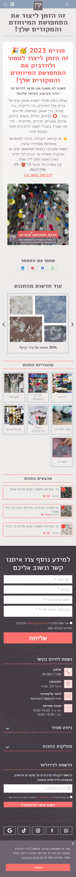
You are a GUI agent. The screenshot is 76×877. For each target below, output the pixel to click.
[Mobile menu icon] (66, 4)
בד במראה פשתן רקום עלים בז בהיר (32, 526)
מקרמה (14, 397)
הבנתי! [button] (38, 867)
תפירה (62, 461)
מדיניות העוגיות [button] (32, 857)
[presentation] (72, 323)
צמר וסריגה (62, 429)
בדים (62, 397)
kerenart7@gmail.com (46, 698)
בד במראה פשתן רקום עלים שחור (34, 489)
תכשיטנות (14, 429)
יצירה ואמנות (38, 397)
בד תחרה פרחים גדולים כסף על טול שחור (32, 509)
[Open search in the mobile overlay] (5, 4)
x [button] (73, 843)
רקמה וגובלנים (38, 429)
